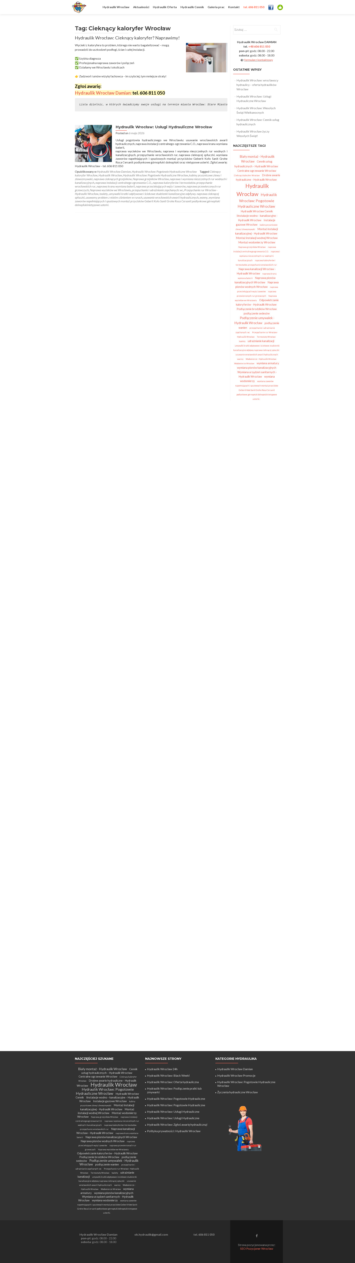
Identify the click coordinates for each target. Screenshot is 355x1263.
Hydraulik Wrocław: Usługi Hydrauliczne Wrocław (164, 127)
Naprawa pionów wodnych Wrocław (257, 284)
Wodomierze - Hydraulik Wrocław (261, 359)
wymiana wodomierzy (105, 1200)
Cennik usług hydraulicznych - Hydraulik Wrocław (109, 1070)
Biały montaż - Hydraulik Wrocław (102, 1069)
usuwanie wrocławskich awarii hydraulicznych (171, 197)
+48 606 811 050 (259, 46)
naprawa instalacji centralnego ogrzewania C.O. (123, 182)
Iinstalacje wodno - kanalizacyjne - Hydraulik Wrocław (257, 218)
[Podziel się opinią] (280, 7)
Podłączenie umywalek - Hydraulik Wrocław (254, 320)
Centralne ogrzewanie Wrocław (256, 170)
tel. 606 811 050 (203, 1234)
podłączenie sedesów (257, 313)
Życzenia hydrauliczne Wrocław (237, 1092)
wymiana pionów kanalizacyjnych (256, 367)
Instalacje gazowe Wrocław (255, 222)
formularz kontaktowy (258, 59)
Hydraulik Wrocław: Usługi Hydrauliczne (173, 1111)
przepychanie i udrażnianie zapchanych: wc (157, 190)
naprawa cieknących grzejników (113, 179)
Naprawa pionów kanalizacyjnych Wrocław (255, 280)
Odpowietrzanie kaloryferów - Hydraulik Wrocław (257, 302)
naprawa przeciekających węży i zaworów (161, 186)
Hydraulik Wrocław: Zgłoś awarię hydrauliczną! (177, 1124)
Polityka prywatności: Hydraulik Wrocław (173, 1131)
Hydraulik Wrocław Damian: (103, 93)
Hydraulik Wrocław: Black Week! (168, 1075)
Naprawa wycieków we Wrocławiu (110, 190)
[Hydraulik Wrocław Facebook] (271, 7)
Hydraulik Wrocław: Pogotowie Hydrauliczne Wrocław (164, 171)
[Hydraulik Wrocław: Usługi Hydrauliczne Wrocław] (93, 143)
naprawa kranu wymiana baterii (116, 186)
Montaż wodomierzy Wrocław (256, 242)
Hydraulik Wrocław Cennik (257, 211)
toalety (103, 193)
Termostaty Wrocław (266, 337)
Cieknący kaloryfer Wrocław (247, 175)
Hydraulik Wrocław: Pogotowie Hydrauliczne (176, 1098)
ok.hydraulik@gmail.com (151, 1234)
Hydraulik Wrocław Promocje (236, 1075)
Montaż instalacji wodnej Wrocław (257, 237)
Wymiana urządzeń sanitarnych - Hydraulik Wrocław (257, 374)
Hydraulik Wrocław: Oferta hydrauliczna (173, 1082)
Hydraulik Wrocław (110, 175)
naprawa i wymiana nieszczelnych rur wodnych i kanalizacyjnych (259, 256)
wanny (204, 197)
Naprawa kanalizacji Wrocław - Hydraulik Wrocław (256, 271)
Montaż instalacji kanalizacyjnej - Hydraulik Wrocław (256, 231)
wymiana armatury (268, 363)
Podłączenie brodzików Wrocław (257, 309)
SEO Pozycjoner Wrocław (256, 1248)
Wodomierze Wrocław (244, 363)
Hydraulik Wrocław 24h (162, 1069)
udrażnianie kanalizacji (261, 341)
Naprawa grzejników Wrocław (151, 179)
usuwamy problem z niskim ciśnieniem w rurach (114, 197)
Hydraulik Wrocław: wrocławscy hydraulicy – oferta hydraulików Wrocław (257, 84)
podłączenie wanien (107, 1164)
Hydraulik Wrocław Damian (114, 171)
